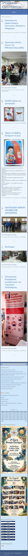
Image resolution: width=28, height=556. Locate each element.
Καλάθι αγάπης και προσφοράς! (13, 102)
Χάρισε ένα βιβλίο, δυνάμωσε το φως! (13, 134)
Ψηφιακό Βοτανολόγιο (4, 388)
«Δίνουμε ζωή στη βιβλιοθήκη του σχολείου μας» (8, 384)
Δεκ (2, 20)
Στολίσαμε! (10, 247)
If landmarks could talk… (5, 399)
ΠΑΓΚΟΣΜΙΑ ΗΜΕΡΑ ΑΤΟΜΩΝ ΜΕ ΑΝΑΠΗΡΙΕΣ (15, 210)
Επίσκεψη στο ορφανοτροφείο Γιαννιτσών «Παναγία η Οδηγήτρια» (15, 24)
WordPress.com (6, 554)
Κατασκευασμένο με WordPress (9, 553)
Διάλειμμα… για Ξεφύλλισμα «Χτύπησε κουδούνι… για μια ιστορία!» (11, 403)
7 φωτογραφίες (13, 87)
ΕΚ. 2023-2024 (23, 32)
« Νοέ (2, 421)
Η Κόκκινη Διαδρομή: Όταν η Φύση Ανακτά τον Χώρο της (10, 395)
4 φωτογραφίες (13, 348)
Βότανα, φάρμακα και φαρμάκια (6, 386)
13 (10, 416)
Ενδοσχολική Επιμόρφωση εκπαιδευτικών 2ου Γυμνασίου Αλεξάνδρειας (13, 282)
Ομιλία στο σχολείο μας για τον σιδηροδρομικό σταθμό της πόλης (11, 382)
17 (25, 416)
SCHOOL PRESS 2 (6, 393)
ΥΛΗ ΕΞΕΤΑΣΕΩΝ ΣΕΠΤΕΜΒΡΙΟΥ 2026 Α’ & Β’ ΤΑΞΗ (9, 371)
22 (17, 417)
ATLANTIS (2, 397)
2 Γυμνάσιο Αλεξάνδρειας (11, 5)
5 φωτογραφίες (13, 234)
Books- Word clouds (4, 405)
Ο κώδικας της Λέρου (4, 401)
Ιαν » (26, 421)
